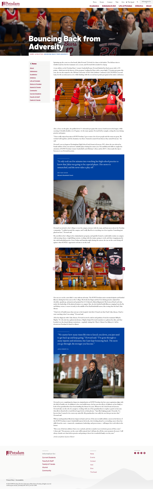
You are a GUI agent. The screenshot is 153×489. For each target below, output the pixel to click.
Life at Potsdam (125, 6)
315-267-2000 (33, 485)
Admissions (33, 71)
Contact (109, 2)
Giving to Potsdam (35, 84)
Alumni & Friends (35, 87)
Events (102, 2)
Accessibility (19, 480)
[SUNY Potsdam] (15, 455)
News (95, 2)
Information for (146, 1)
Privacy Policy (10, 480)
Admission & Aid (109, 6)
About (148, 6)
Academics (94, 6)
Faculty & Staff (35, 97)
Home (32, 54)
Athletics (139, 6)
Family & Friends (35, 100)
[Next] (123, 99)
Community (33, 90)
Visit (117, 2)
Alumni (45, 467)
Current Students (35, 94)
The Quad (131, 2)
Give (123, 2)
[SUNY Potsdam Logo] (11, 6)
